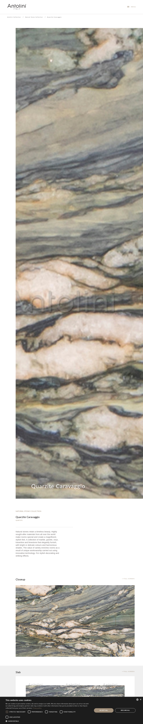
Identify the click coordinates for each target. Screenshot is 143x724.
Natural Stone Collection (34, 17)
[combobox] (137, 699)
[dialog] (71, 710)
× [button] (140, 699)
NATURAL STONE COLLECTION (28, 511)
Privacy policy (37, 708)
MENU (132, 7)
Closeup (20, 579)
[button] (48, 721)
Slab (18, 672)
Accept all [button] (104, 710)
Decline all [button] (125, 710)
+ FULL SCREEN (128, 579)
